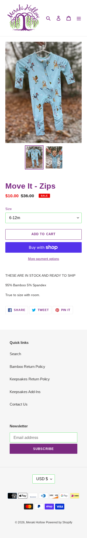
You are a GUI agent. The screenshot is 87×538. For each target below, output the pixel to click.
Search (15, 354)
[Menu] (79, 18)
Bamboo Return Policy (27, 367)
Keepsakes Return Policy (30, 379)
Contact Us (19, 404)
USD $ (42, 479)
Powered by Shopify (59, 522)
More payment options (43, 259)
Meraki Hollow (35, 522)
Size (8, 209)
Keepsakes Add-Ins (25, 392)
